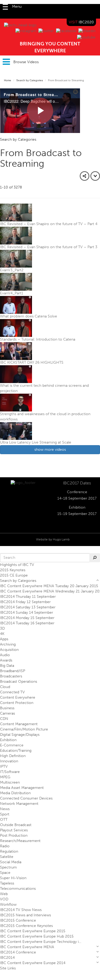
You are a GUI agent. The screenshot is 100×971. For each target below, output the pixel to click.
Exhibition (8, 740)
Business (7, 708)
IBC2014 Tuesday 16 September (27, 623)
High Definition (13, 756)
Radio (5, 846)
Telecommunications (18, 888)
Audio (5, 655)
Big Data (7, 665)
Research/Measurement (20, 841)
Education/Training (15, 750)
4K (2, 633)
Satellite (6, 856)
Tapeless (7, 883)
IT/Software (10, 772)
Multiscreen (10, 782)
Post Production (13, 835)
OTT (3, 819)
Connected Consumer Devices (26, 798)
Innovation (9, 761)
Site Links (8, 968)
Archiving (8, 644)
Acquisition (9, 649)
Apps (4, 639)
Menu (17, 6)
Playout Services (14, 830)
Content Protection (16, 703)
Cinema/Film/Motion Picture (24, 729)
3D (2, 628)
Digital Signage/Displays (19, 734)
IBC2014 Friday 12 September (25, 602)
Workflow (8, 904)
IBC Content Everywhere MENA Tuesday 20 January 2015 (49, 586)
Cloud (5, 687)
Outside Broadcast (15, 825)
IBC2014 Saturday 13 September (27, 607)
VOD (4, 899)
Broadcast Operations (18, 681)
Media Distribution (15, 793)
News (5, 809)
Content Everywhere (17, 697)
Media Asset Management (22, 787)
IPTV (4, 766)
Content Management (19, 724)
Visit (81, 22)
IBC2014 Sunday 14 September (26, 612)
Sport (4, 814)
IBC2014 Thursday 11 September (28, 596)
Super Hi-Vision (13, 878)
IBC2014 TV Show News (21, 910)
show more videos (50, 449)
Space (5, 872)
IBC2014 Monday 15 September (27, 618)
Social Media (10, 862)
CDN (4, 718)
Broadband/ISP (12, 671)
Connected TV (12, 692)
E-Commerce (11, 745)
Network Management (19, 803)
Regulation (9, 851)
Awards (6, 660)
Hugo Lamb (61, 539)
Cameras (7, 713)
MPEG (5, 777)
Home (7, 80)
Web (4, 894)
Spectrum (8, 867)
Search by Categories (29, 80)
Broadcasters (11, 676)
